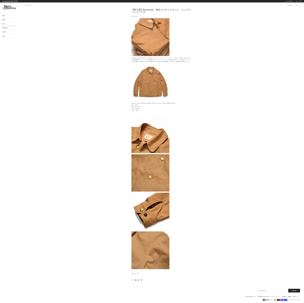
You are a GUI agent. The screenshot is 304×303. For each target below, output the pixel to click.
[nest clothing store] (9, 7)
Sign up (294, 290)
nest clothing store (296, 299)
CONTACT (4, 32)
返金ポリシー (296, 296)
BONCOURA (136, 273)
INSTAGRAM (4, 27)
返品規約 (284, 296)
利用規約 (289, 296)
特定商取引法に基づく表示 (263, 296)
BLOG (3, 23)
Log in (287, 1)
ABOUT (3, 36)
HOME (3, 15)
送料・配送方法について (251, 296)
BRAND (3, 19)
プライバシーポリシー (275, 296)
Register (291, 1)
